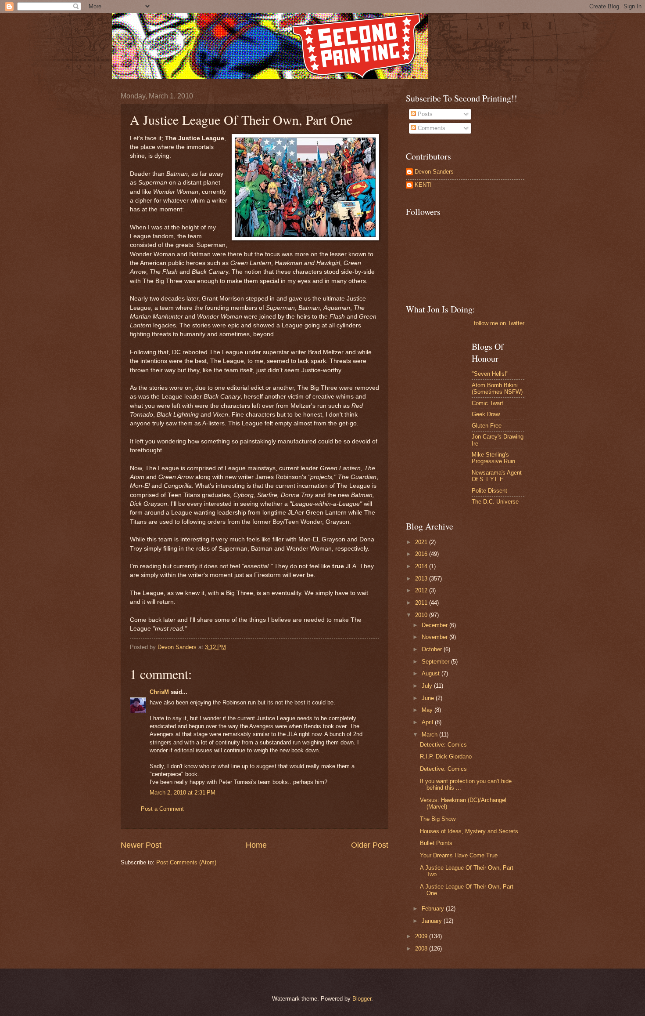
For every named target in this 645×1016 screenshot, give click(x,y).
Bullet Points (436, 843)
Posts (424, 114)
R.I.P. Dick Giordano (446, 756)
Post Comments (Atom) (186, 862)
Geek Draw (486, 414)
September (436, 661)
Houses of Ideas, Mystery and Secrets (469, 831)
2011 (422, 602)
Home (256, 845)
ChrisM (159, 692)
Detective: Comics (443, 744)
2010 (422, 615)
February (434, 908)
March (430, 734)
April (428, 722)
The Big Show (437, 819)
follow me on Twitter (499, 323)
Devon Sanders (434, 171)
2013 (422, 578)
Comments (430, 128)
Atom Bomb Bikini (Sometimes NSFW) (497, 388)
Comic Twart (487, 403)
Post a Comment (162, 809)
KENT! (423, 184)
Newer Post (141, 845)
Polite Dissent (489, 490)
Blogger (361, 998)
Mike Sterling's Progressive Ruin (493, 457)
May (428, 710)
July (428, 685)
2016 (422, 554)
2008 (422, 948)
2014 (422, 566)
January (433, 921)
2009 (422, 936)
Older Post (369, 845)
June (429, 698)
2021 (422, 542)
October (433, 649)
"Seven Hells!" (490, 373)
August (431, 673)
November (435, 637)
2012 (422, 590)
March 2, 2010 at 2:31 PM (182, 792)
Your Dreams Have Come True (459, 855)
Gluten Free (487, 425)
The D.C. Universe (495, 501)
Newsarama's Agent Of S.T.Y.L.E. (497, 476)
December (435, 625)
